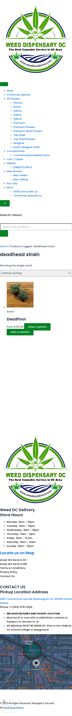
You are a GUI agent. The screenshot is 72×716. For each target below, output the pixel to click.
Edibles (11, 163)
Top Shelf (19, 135)
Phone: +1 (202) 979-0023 (16, 607)
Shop (10, 90)
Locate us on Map (17, 553)
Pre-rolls (12, 183)
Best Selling (20, 179)
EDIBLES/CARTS (22, 167)
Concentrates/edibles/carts (31, 155)
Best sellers (20, 175)
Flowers (18, 102)
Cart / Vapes (15, 159)
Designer (18, 143)
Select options (37, 327)
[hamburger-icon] (4, 84)
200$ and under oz (25, 191)
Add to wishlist (20, 332)
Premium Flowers (24, 127)
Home (4, 246)
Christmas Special (18, 94)
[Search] (4, 233)
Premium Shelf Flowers (27, 131)
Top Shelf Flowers (24, 139)
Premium (19, 123)
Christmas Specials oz (27, 195)
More (10, 187)
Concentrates (16, 151)
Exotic (17, 106)
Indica (17, 114)
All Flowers (13, 98)
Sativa (17, 110)
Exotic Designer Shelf (26, 147)
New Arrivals (14, 171)
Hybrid (17, 119)
